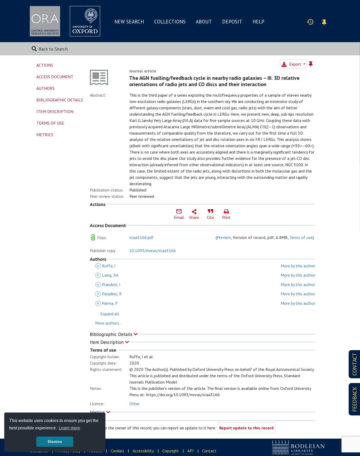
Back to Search (53, 49)
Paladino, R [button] (109, 293)
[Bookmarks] (324, 21)
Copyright (170, 450)
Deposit (232, 21)
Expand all (109, 313)
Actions (44, 65)
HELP (258, 21)
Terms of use (301, 237)
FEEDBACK (354, 399)
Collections (170, 21)
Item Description (107, 342)
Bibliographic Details (112, 334)
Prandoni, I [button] (108, 284)
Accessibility (143, 450)
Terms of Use (50, 123)
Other (134, 403)
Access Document (54, 76)
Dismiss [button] (55, 441)
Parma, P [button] (107, 303)
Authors (45, 88)
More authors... (108, 323)
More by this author (298, 265)
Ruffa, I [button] (106, 265)
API (190, 450)
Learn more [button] (69, 428)
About (204, 21)
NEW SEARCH (129, 21)
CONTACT (354, 364)
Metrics (98, 412)
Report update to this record (246, 427)
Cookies (117, 450)
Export (295, 64)
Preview (224, 237)
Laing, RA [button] (107, 275)
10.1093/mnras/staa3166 (152, 250)
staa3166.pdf (141, 237)
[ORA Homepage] (45, 21)
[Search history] (310, 22)
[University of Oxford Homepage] (85, 21)
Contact (209, 450)
